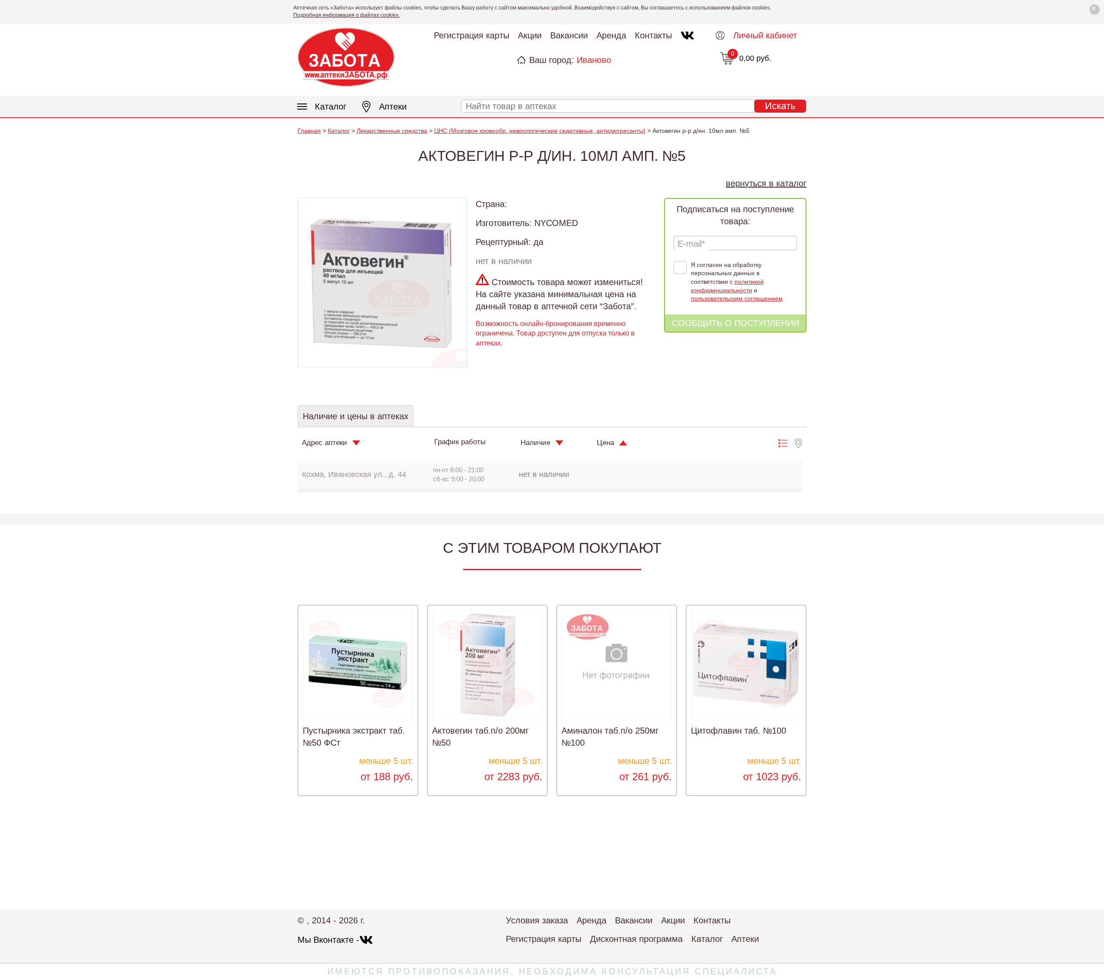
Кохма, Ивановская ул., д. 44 (354, 474)
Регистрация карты (471, 35)
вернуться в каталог (766, 183)
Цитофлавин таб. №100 (738, 730)
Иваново (594, 60)
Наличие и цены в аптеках (355, 416)
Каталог (330, 106)
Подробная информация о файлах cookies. (346, 15)
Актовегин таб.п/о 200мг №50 (480, 736)
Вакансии (569, 35)
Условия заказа (537, 920)
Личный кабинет (765, 35)
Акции (530, 35)
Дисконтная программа (636, 939)
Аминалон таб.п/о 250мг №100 (610, 736)
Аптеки (393, 106)
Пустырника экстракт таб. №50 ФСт (354, 736)
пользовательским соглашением (737, 298)
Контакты (653, 35)
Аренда (611, 35)
